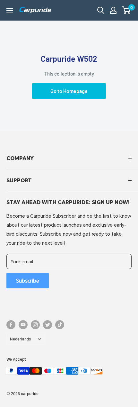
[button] (126, 10)
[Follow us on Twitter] (47, 324)
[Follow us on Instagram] (35, 324)
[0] (126, 10)
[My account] (113, 10)
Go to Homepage (69, 91)
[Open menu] (9, 10)
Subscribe (27, 280)
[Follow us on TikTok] (59, 324)
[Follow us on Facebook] (10, 324)
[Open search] (100, 10)
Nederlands (20, 338)
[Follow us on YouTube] (23, 324)
